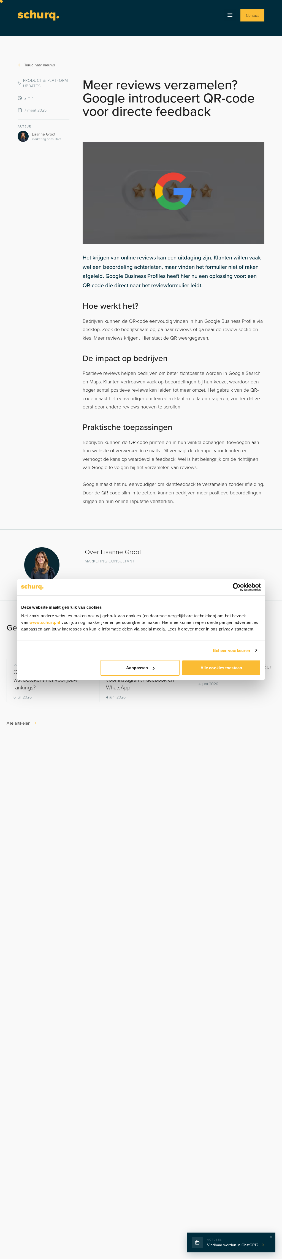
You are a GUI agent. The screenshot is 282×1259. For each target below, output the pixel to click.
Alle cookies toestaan (221, 667)
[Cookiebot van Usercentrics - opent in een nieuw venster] (237, 587)
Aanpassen (137, 667)
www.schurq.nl (44, 622)
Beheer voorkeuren (231, 650)
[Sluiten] (271, 1237)
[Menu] (230, 15)
